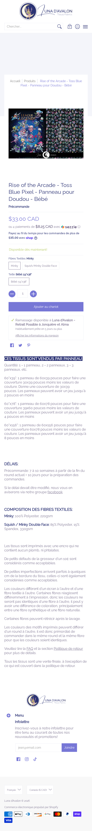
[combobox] (30, 26)
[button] (70, 26)
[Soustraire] (12, 293)
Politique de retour (68, 649)
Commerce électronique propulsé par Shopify (31, 807)
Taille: (20, 274)
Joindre (69, 747)
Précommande (19, 206)
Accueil (15, 81)
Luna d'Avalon (12, 800)
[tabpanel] (46, 513)
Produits (30, 81)
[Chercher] (59, 26)
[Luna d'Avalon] (46, 11)
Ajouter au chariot (46, 306)
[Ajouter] (33, 293)
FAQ (30, 649)
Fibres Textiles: (21, 258)
